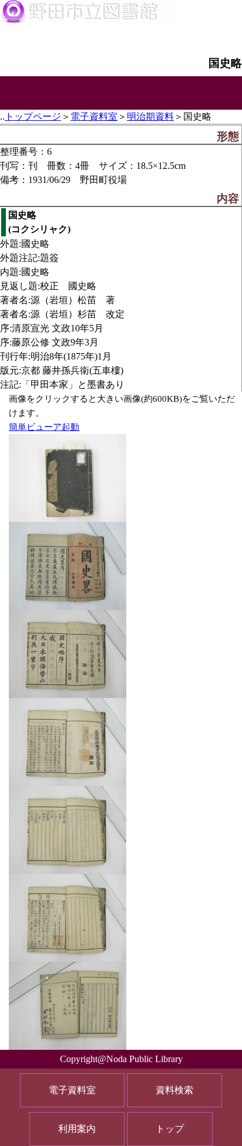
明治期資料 (150, 116)
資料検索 (174, 1090)
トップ (170, 1129)
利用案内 (77, 1129)
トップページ (33, 116)
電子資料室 (93, 116)
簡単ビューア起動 (44, 427)
